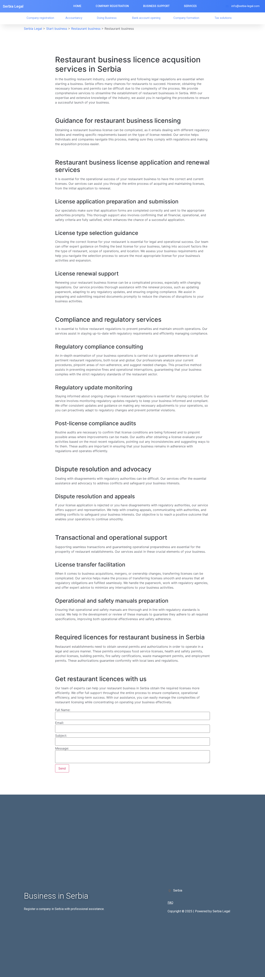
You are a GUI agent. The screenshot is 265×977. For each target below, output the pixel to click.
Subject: (61, 735)
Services (190, 6)
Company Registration (112, 6)
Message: (62, 748)
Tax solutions (223, 18)
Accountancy (73, 18)
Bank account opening (146, 18)
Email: (59, 722)
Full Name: (62, 709)
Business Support (156, 6)
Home (77, 6)
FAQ (170, 903)
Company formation (186, 18)
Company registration (40, 18)
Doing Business (107, 18)
